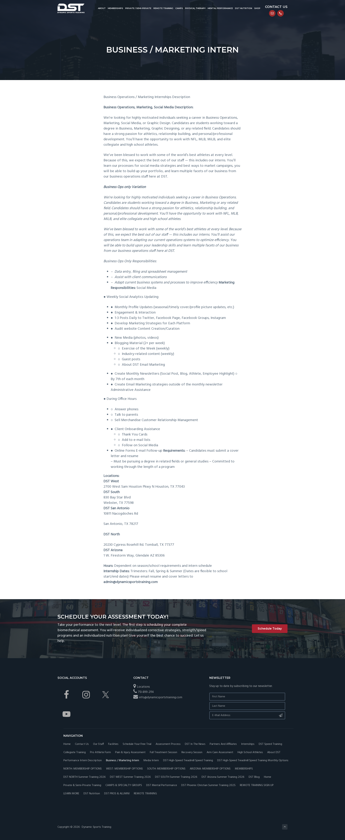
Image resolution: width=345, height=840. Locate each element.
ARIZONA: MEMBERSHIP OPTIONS (210, 769)
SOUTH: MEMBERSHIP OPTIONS (166, 769)
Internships (247, 744)
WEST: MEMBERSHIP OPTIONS (124, 769)
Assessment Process (168, 744)
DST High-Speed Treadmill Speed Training (188, 760)
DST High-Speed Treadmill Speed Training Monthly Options (252, 760)
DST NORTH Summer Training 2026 (84, 777)
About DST (273, 752)
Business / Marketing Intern (122, 760)
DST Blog (254, 777)
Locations (143, 686)
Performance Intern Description (82, 760)
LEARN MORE (71, 793)
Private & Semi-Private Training (82, 785)
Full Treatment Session (163, 752)
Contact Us (82, 744)
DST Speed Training (270, 744)
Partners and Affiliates (223, 744)
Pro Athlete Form (100, 752)
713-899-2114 (146, 692)
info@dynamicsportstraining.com (160, 697)
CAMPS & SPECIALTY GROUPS (123, 785)
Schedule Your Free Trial (137, 744)
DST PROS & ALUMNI (117, 793)
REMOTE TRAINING (145, 793)
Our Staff (98, 744)
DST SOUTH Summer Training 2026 (176, 777)
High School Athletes (250, 752)
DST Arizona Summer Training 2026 (223, 777)
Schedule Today (270, 628)
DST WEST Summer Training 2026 (130, 777)
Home (67, 744)
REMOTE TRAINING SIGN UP (257, 785)
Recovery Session (191, 752)
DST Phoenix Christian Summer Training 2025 (208, 785)
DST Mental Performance (161, 785)
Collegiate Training (74, 752)
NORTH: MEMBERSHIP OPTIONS (82, 769)
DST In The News (195, 744)
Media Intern (151, 760)
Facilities (113, 744)
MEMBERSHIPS (244, 769)
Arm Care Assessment (220, 752)
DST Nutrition (92, 793)
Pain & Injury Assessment (130, 752)
